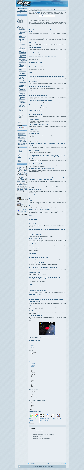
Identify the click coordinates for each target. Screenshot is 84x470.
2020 (18, 22)
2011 (18, 121)
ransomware (19, 172)
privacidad (22, 171)
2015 (18, 26)
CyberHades (19, 154)
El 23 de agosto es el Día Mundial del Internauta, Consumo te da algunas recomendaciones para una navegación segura (22, 141)
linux (20, 174)
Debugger (18, 188)
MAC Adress (25, 191)
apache (22, 183)
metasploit (21, 189)
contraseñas (20, 184)
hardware (19, 169)
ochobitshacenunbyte (20, 159)
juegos (26, 183)
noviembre (20, 110)
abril (19, 116)
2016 (18, 25)
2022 (18, 20)
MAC (19, 185)
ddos (18, 177)
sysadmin (23, 181)
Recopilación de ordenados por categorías (22, 11)
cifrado (21, 178)
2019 (18, 23)
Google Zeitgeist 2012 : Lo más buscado (48, 337)
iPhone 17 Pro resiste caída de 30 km (24, 197)
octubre (20, 111)
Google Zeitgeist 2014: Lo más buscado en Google (43, 9)
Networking (18, 181)
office (21, 182)
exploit (20, 173)
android (25, 173)
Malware (25, 170)
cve (24, 174)
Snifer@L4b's (19, 157)
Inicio (48, 463)
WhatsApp (22, 176)
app (26, 177)
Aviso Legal (46, 466)
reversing (19, 190)
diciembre (20, 28)
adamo (23, 190)
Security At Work (20, 150)
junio (19, 114)
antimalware (21, 191)
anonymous (23, 185)
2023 (18, 19)
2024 (18, 18)
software (19, 168)
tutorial (23, 175)
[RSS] (19, 466)
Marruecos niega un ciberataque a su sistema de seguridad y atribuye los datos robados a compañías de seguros (22, 133)
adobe (18, 182)
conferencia (21, 186)
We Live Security (20, 151)
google (18, 170)
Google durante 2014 (37, 12)
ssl (17, 186)
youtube (18, 180)
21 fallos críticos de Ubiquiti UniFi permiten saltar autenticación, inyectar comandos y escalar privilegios (24, 211)
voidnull (19, 160)
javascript (18, 183)
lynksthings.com (20, 161)
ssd (17, 176)
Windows (25, 172)
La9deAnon (19, 155)
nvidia (18, 175)
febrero (20, 118)
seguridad (19, 167)
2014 (18, 27)
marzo (19, 117)
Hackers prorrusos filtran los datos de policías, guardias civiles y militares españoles (22, 144)
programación (22, 179)
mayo (19, 115)
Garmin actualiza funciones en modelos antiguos (24, 204)
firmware (23, 180)
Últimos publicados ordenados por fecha (21, 12)
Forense (26, 186)
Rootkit (22, 188)
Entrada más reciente (32, 463)
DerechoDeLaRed (20, 156)
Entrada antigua (63, 463)
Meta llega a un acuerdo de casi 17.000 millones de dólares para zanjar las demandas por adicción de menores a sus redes (22, 136)
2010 (18, 122)
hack (24, 182)
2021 (18, 21)
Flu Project (19, 149)
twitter (26, 178)
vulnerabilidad (20, 166)
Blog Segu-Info (20, 152)
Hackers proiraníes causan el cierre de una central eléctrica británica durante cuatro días (21, 139)
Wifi (22, 177)
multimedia (25, 184)
